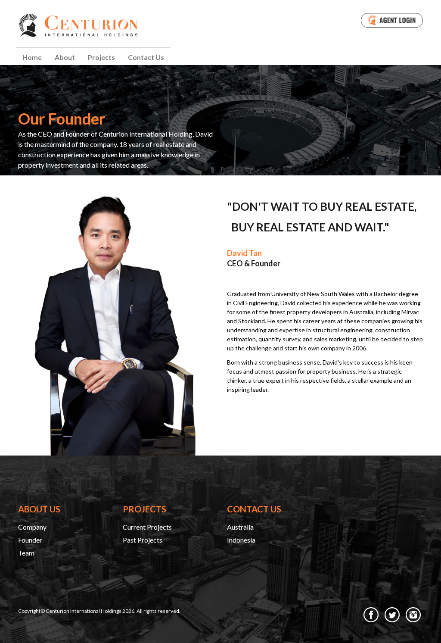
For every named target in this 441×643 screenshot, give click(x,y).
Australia (240, 527)
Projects (101, 57)
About (65, 57)
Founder (30, 540)
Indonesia (241, 540)
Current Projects (147, 527)
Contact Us (146, 57)
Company (32, 527)
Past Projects (142, 540)
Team (26, 553)
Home (32, 57)
